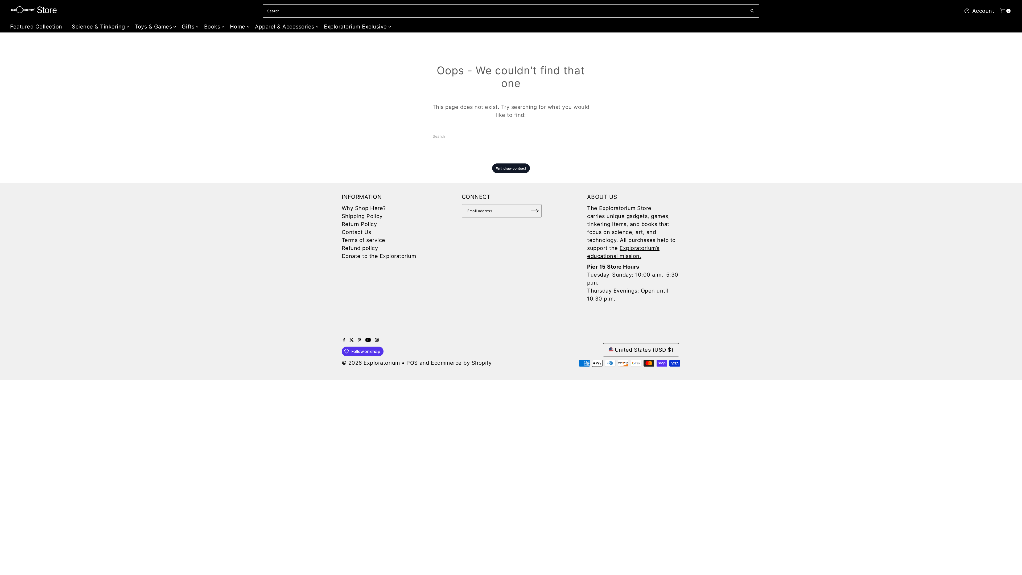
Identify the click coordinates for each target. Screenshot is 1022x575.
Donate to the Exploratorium (379, 256)
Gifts (188, 26)
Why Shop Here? (364, 208)
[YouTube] (368, 340)
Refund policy (360, 248)
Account (983, 11)
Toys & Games (153, 26)
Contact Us (356, 232)
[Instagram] (377, 340)
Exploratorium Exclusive (355, 26)
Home (237, 26)
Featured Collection (36, 26)
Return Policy (359, 224)
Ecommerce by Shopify (461, 363)
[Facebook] (344, 340)
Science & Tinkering (98, 26)
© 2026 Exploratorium (371, 363)
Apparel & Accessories (284, 26)
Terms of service (363, 240)
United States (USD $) (644, 350)
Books (212, 26)
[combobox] (511, 11)
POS (412, 363)
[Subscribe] (535, 210)
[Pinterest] (359, 340)
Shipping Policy (362, 216)
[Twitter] (351, 340)
